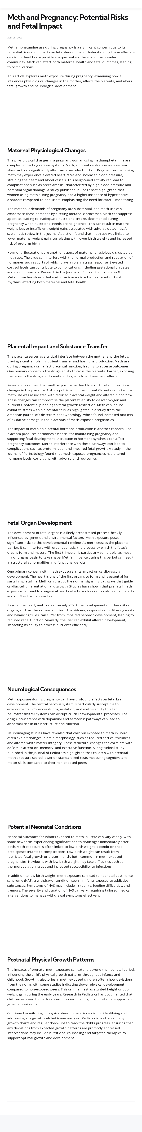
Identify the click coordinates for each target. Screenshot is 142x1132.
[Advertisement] (71, 117)
